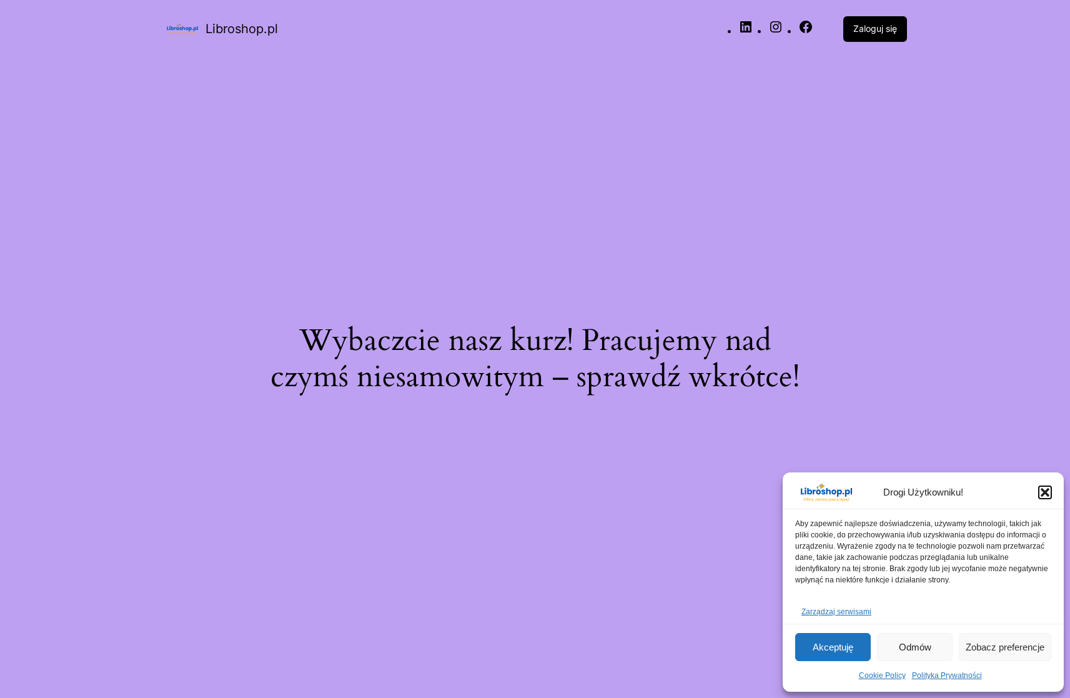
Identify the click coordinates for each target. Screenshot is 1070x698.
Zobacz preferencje (1005, 647)
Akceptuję (833, 647)
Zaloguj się (875, 28)
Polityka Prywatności (947, 675)
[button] (1045, 492)
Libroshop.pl (242, 28)
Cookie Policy (882, 675)
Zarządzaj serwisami (836, 611)
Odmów (915, 647)
